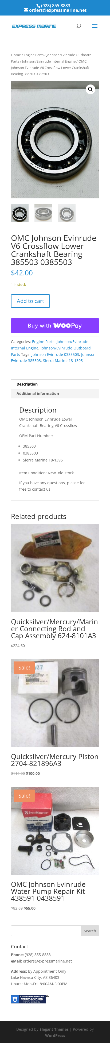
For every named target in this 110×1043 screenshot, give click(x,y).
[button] (90, 89)
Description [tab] (27, 384)
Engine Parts (34, 54)
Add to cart (30, 301)
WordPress (55, 1035)
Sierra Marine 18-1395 (63, 360)
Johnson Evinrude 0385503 (55, 354)
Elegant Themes (54, 1029)
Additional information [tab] (38, 393)
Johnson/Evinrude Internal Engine (49, 61)
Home (16, 54)
